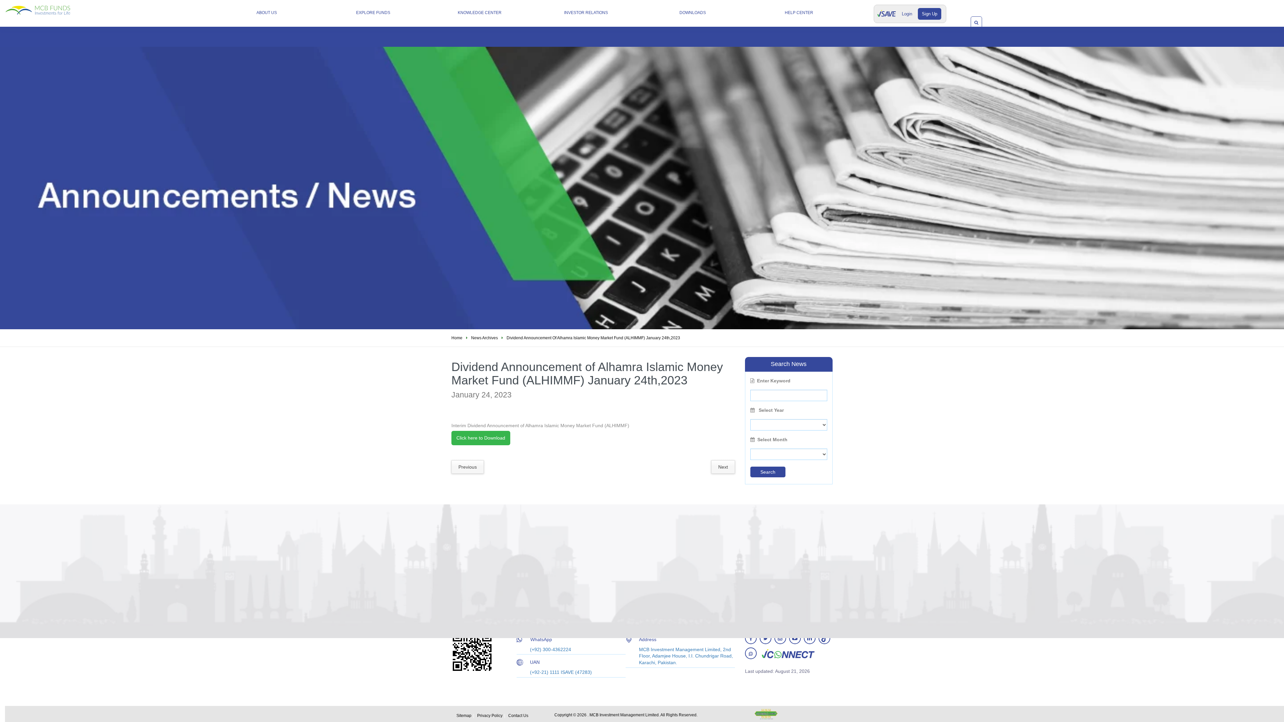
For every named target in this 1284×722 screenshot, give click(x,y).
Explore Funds (373, 12)
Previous (467, 467)
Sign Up (929, 13)
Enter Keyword (773, 380)
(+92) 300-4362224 (550, 649)
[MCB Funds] (55, 7)
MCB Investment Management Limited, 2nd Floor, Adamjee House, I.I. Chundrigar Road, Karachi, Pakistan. (686, 656)
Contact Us (518, 715)
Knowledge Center (480, 12)
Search (767, 472)
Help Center (799, 12)
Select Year (770, 410)
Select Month (772, 439)
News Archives (484, 338)
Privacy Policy (490, 715)
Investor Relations (586, 12)
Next (723, 467)
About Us (266, 12)
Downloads (692, 12)
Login (907, 13)
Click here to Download (480, 438)
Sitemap (463, 715)
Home (456, 338)
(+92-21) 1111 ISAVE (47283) (561, 672)
